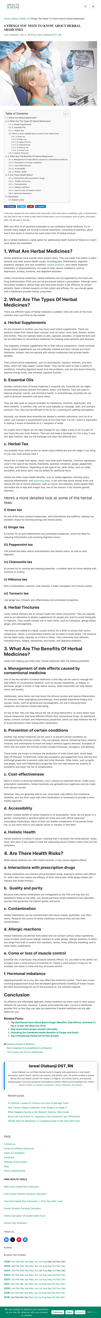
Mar (22, 1261)
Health (22, 18)
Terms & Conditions (14, 1153)
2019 (6, 1293)
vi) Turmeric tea (23, 150)
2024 (7, 1270)
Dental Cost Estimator (15, 1223)
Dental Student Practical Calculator (22, 1208)
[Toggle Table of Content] (64, 114)
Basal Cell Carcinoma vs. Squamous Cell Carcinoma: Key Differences (44, 1116)
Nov (58, 1266)
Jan (13, 1261)
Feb (17, 1261)
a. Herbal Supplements (22, 124)
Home (7, 18)
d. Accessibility (19, 169)
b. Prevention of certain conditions (27, 162)
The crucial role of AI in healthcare (25, 1052)
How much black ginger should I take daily (34, 1029)
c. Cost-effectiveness (21, 166)
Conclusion (13, 196)
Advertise (9, 1157)
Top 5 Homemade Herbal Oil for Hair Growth (35, 1036)
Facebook (38, 1085)
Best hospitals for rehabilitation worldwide (29, 1048)
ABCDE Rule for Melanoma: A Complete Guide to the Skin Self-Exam (44, 1121)
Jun (36, 1261)
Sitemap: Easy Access (15, 1162)
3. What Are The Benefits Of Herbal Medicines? (30, 156)
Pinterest (66, 1085)
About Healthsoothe (14, 1171)
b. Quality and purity (21, 181)
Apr (27, 1261)
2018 (6, 1297)
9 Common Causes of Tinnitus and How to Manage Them (38, 1103)
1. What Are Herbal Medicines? (22, 117)
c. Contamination (19, 184)
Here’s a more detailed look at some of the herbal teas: (35, 133)
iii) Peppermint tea (24, 142)
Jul (40, 1261)
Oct (54, 1266)
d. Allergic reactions (20, 187)
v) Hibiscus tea (22, 147)
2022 (7, 1279)
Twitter (29, 1085)
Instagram (48, 1085)
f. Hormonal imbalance (21, 193)
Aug (44, 1261)
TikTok (57, 1085)
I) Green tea (20, 136)
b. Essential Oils (19, 127)
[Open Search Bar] (85, 6)
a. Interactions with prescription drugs (28, 178)
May (31, 1261)
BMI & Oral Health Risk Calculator (21, 1186)
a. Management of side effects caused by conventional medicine (39, 159)
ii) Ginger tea (21, 139)
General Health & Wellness (21, 1044)
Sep (49, 1266)
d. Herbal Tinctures (20, 153)
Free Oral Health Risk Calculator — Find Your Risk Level (33, 1201)
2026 (7, 1261)
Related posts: (18, 200)
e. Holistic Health (19, 172)
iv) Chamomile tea (23, 145)
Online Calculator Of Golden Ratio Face (24, 1215)
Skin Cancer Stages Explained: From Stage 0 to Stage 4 (37, 1107)
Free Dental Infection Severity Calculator (25, 1194)
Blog (14, 18)
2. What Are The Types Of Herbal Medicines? (29, 121)
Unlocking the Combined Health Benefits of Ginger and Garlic (45, 1032)
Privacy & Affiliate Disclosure (19, 1148)
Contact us (9, 1144)
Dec (63, 1266)
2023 (7, 1275)
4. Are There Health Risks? (21, 175)
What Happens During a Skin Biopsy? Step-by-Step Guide (38, 1112)
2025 (7, 1266)
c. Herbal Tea (18, 130)
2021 (6, 1284)
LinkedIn (78, 1085)
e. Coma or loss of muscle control (26, 190)
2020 (7, 1288)
